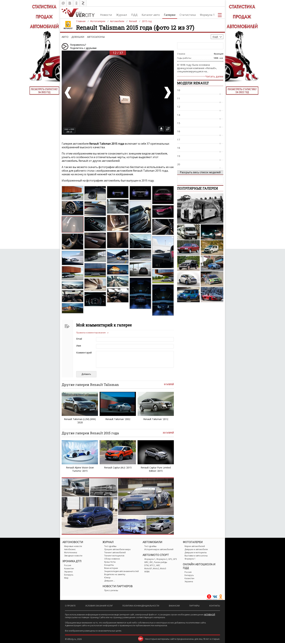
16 (178, 131)
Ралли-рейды (160, 562)
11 (178, 98)
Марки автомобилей (195, 546)
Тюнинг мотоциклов (114, 555)
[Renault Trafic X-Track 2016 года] (212, 247)
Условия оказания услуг (99, 605)
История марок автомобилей (158, 549)
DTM (146, 565)
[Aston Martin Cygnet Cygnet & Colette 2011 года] (188, 279)
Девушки (77, 36)
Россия (67, 565)
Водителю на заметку (114, 574)
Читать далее (214, 76)
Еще (215, 36)
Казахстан (69, 568)
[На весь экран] (168, 128)
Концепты (109, 565)
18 (178, 147)
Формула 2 (161, 559)
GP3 (175, 559)
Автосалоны (96, 36)
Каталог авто (151, 15)
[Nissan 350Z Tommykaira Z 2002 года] (212, 232)
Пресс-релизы (111, 590)
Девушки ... (109, 580)
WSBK (147, 571)
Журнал (121, 15)
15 (178, 123)
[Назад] (68, 93)
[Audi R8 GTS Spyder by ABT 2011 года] (212, 294)
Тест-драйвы (110, 546)
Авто (65, 36)
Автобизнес (70, 549)
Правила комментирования (91, 332)
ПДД (134, 15)
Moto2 (156, 568)
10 (178, 90)
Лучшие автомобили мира (117, 549)
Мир (66, 577)
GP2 (170, 559)
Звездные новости (73, 555)
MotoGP (148, 568)
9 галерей (169, 384)
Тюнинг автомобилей (115, 552)
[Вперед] (167, 93)
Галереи (169, 15)
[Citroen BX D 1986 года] (188, 247)
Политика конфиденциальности (140, 605)
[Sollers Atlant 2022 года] (188, 232)
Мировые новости (73, 546)
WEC (158, 565)
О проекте (70, 605)
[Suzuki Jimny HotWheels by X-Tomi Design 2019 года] (188, 294)
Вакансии (174, 605)
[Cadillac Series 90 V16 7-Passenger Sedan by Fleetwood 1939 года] (188, 263)
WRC (146, 562)
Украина (68, 571)
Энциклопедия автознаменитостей (121, 571)
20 (178, 164)
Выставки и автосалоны (196, 555)
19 (178, 156)
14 (178, 114)
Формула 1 (207, 15)
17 (178, 139)
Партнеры (194, 605)
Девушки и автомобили (196, 549)
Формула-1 (149, 559)
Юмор (107, 577)
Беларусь (68, 574)
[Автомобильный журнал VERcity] (78, 12)
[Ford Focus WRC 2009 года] (212, 279)
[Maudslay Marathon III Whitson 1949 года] (200, 208)
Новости (106, 15)
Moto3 (163, 568)
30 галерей (168, 432)
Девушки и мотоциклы (196, 552)
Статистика (188, 15)
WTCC (152, 565)
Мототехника (70, 552)
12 (178, 106)
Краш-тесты (110, 561)
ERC (151, 562)
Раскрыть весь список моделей (200, 172)
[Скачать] (161, 128)
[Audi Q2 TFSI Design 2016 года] (212, 263)
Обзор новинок (112, 558)
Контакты (214, 605)
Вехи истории (111, 568)
